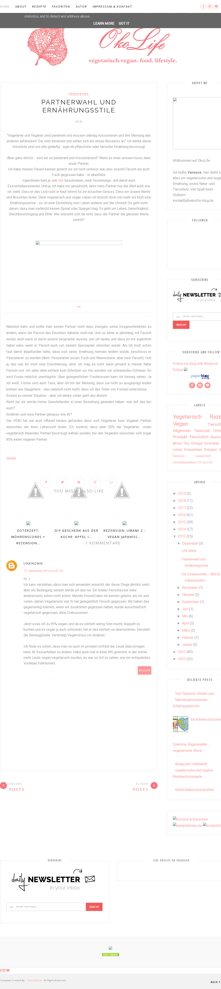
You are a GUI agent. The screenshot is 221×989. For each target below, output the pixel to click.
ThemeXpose (34, 980)
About (21, 6)
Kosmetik (211, 443)
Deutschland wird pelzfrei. (195, 790)
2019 (182, 493)
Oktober (188, 595)
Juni (185, 609)
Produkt (180, 436)
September (190, 602)
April (185, 623)
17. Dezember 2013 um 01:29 (43, 571)
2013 (182, 536)
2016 (182, 515)
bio (186, 443)
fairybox (179, 456)
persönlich (198, 436)
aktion (177, 443)
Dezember (190, 543)
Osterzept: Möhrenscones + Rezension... (28, 536)
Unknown (33, 563)
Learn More (103, 23)
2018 (182, 501)
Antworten (144, 670)
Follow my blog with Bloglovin (195, 364)
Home (5, 6)
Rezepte (39, 6)
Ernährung (79, 93)
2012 (182, 652)
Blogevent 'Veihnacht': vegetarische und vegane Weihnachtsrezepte (193, 770)
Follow (178, 370)
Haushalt (207, 462)
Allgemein (182, 430)
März (186, 630)
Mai (185, 616)
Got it (124, 23)
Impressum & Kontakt (112, 6)
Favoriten (61, 6)
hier (61, 180)
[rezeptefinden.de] (187, 826)
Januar (187, 645)
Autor (81, 6)
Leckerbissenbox (184, 462)
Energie (197, 443)
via (79, 306)
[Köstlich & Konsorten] (190, 819)
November (190, 588)
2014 (182, 529)
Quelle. (11, 458)
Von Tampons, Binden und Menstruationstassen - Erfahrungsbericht (193, 699)
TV (199, 462)
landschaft (203, 456)
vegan (180, 424)
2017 (182, 508)
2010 (182, 659)
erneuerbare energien (200, 450)
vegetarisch (187, 416)
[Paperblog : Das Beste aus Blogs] (200, 379)
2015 (182, 522)
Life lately (189, 551)
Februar (188, 637)
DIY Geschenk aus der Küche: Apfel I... (76, 533)
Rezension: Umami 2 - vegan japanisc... (124, 533)
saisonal (202, 430)
